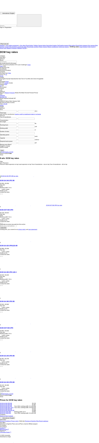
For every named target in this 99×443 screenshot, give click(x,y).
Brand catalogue (43, 421)
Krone (1, 48)
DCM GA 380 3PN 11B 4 (8, 272)
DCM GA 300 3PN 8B (7, 382)
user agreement (32, 229)
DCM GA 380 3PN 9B (7, 301)
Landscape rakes (22, 47)
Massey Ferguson (12, 48)
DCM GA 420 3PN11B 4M (8, 245)
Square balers (42, 45)
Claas (81, 47)
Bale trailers (72, 45)
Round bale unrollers (33, 47)
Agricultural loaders (51, 45)
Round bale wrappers (82, 45)
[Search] (29, 20)
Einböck (85, 47)
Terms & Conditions (5, 421)
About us (2, 416)
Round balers (29, 45)
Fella (89, 47)
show (2, 150)
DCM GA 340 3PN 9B (7, 356)
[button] (49, 35)
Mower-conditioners (52, 47)
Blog (37, 421)
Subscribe (3, 227)
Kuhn (5, 48)
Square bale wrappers (11, 47)
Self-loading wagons (63, 45)
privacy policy (22, 229)
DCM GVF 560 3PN (6, 210)
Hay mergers (91, 45)
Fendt (92, 47)
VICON (24, 48)
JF (95, 47)
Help (6, 416)
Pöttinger (19, 48)
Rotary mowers (43, 47)
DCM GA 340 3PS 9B (7, 180)
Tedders (36, 45)
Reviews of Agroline (30, 421)
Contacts (10, 416)
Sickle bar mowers (64, 47)
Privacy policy (15, 421)
